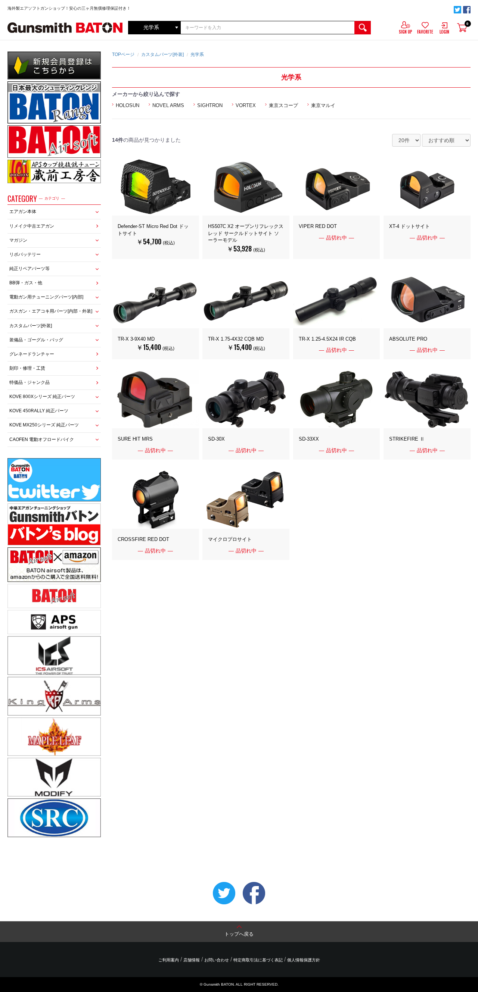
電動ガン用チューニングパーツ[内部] (46, 297)
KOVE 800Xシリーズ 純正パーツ (42, 396)
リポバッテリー (25, 254)
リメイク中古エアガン (31, 226)
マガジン (18, 240)
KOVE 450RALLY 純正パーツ (38, 410)
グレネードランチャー (31, 354)
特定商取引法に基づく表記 (258, 960)
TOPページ (123, 54)
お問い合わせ (216, 960)
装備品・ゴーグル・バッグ (36, 339)
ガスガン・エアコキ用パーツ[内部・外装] (50, 311)
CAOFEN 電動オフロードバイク (41, 439)
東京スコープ (283, 105)
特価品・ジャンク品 (29, 382)
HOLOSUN (127, 105)
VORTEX (246, 105)
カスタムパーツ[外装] (30, 325)
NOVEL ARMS (168, 105)
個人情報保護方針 (303, 960)
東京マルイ (323, 105)
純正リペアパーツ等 (29, 268)
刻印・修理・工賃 (27, 368)
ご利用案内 (168, 960)
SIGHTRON (210, 105)
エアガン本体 (22, 211)
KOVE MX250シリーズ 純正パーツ (44, 425)
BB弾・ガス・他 (25, 282)
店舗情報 (191, 960)
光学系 (197, 54)
